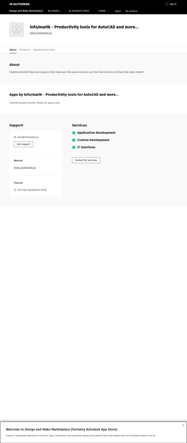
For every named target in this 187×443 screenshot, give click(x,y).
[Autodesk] (19, 4)
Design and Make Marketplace (26, 11)
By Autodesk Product (79, 10)
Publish (102, 10)
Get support (23, 144)
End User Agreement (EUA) (32, 190)
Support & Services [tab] (44, 49)
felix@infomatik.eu (28, 137)
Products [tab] (25, 49)
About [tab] (13, 49)
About (118, 11)
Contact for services (86, 160)
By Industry (54, 10)
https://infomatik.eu (41, 33)
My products (131, 11)
